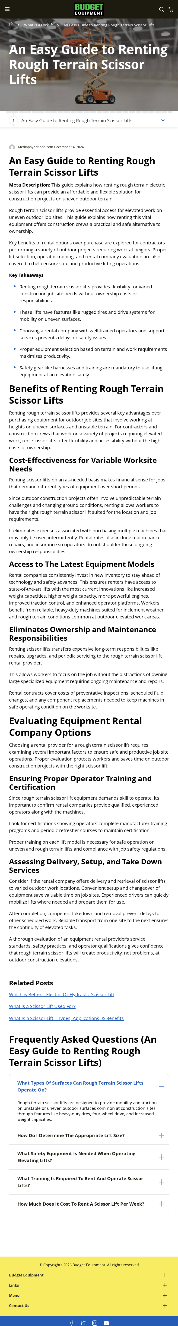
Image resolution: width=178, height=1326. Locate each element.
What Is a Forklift (38, 25)
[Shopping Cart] (170, 9)
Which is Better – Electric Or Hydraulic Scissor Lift (61, 994)
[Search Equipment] (161, 9)
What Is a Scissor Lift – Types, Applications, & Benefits (66, 1018)
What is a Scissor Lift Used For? (42, 1006)
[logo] (89, 9)
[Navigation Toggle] (8, 9)
